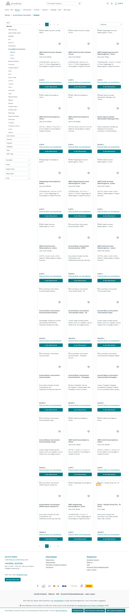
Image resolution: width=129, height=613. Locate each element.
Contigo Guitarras (13, 67)
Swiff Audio (11, 119)
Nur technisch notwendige (94, 610)
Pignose (10, 103)
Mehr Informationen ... (62, 610)
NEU (8, 23)
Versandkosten (59, 601)
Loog (9, 93)
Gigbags (12, 58)
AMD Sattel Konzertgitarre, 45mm (78, 441)
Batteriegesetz (50, 562)
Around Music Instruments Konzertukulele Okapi (49, 441)
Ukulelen (12, 52)
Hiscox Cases (12, 77)
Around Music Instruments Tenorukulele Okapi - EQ (78, 312)
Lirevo (10, 87)
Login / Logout (91, 570)
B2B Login (10, 154)
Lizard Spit (11, 90)
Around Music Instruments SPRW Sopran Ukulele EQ (49, 505)
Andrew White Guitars (14, 33)
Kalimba (12, 55)
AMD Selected (12, 29)
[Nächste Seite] (54, 24)
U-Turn (10, 129)
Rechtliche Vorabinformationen (56, 565)
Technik (9, 139)
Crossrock (11, 64)
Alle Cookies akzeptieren (115, 610)
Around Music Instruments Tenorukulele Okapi (107, 312)
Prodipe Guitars (12, 106)
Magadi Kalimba (12, 97)
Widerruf (90, 562)
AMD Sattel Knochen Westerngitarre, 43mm (106, 182)
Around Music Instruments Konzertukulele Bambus (49, 312)
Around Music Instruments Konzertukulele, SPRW (78, 247)
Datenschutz (50, 560)
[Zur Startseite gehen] (13, 3)
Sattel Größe (10, 169)
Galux (10, 71)
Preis (7, 178)
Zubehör (9, 143)
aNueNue (11, 36)
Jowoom (10, 84)
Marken (9, 26)
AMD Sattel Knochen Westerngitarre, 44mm (48, 247)
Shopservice (92, 557)
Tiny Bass (11, 122)
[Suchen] (79, 3)
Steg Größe (10, 174)
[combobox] (61, 3)
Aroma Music (12, 46)
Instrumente (11, 136)
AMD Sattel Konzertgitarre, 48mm (49, 118)
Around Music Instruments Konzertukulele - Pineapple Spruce (78, 376)
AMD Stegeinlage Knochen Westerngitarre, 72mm (107, 53)
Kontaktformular (21, 575)
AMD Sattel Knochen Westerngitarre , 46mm (106, 247)
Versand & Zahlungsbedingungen (98, 567)
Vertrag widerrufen (12, 579)
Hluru (9, 74)
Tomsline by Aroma (13, 126)
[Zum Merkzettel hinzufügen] (59, 44)
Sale (8, 150)
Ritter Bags (11, 113)
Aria (9, 39)
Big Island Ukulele (13, 61)
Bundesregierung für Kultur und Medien (90, 605)
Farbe (8, 164)
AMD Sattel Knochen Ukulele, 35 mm (79, 53)
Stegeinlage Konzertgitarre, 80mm (50, 182)
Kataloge (9, 147)
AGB (88, 565)
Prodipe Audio (12, 110)
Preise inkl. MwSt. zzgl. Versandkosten (50, 82)
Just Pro (10, 80)
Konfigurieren (77, 610)
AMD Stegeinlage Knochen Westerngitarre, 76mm (78, 182)
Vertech (10, 132)
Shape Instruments (13, 116)
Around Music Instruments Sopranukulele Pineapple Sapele (107, 376)
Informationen (51, 557)
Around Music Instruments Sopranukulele (49, 376)
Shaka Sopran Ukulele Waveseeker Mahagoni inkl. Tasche (108, 118)
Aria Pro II (11, 42)
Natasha (10, 100)
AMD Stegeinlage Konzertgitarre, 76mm (76, 505)
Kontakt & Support (93, 560)
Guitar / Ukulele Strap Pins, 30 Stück (109, 505)
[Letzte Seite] (58, 24)
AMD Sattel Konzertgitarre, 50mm (107, 441)
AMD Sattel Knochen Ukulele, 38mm (50, 53)
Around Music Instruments (16, 49)
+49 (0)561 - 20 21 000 (14, 563)
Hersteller (9, 160)
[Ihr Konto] (112, 3)
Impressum (49, 567)
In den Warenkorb (51, 87)
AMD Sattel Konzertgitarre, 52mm (78, 118)
